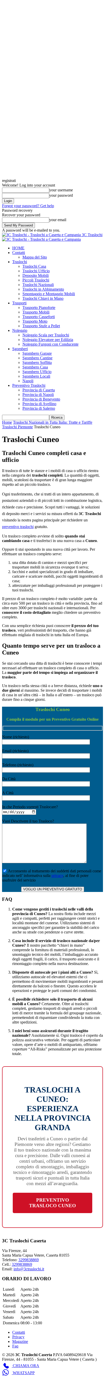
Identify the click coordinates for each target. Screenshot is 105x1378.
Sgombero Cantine (37, 358)
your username (61, 190)
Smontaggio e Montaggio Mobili (48, 294)
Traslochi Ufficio (36, 271)
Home (7, 422)
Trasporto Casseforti (38, 317)
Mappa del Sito (34, 257)
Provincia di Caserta (38, 390)
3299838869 (22, 1264)
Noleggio (19, 330)
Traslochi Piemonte (17, 427)
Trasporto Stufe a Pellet (41, 326)
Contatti (18, 252)
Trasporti (19, 303)
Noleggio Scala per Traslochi (45, 335)
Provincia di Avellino (39, 404)
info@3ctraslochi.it (29, 1269)
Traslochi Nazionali (38, 284)
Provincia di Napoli (38, 394)
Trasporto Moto (34, 321)
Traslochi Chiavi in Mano (42, 298)
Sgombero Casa (35, 367)
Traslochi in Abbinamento (43, 289)
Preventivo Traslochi (28, 385)
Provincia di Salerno (38, 408)
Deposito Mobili (35, 275)
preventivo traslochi (18, 526)
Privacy (18, 1337)
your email (57, 220)
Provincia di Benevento (41, 399)
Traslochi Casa (34, 266)
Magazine (20, 1341)
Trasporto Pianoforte (38, 307)
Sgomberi (20, 349)
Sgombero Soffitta (37, 362)
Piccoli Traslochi (35, 280)
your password (61, 195)
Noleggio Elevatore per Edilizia (47, 339)
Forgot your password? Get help (28, 206)
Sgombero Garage (37, 353)
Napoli (27, 381)
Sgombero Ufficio (36, 372)
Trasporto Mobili (35, 312)
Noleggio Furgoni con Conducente (50, 344)
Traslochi (19, 262)
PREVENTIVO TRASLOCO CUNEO (52, 1202)
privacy (57, 875)
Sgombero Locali (36, 376)
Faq (15, 1346)
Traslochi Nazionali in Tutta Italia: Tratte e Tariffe (52, 422)
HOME (18, 248)
